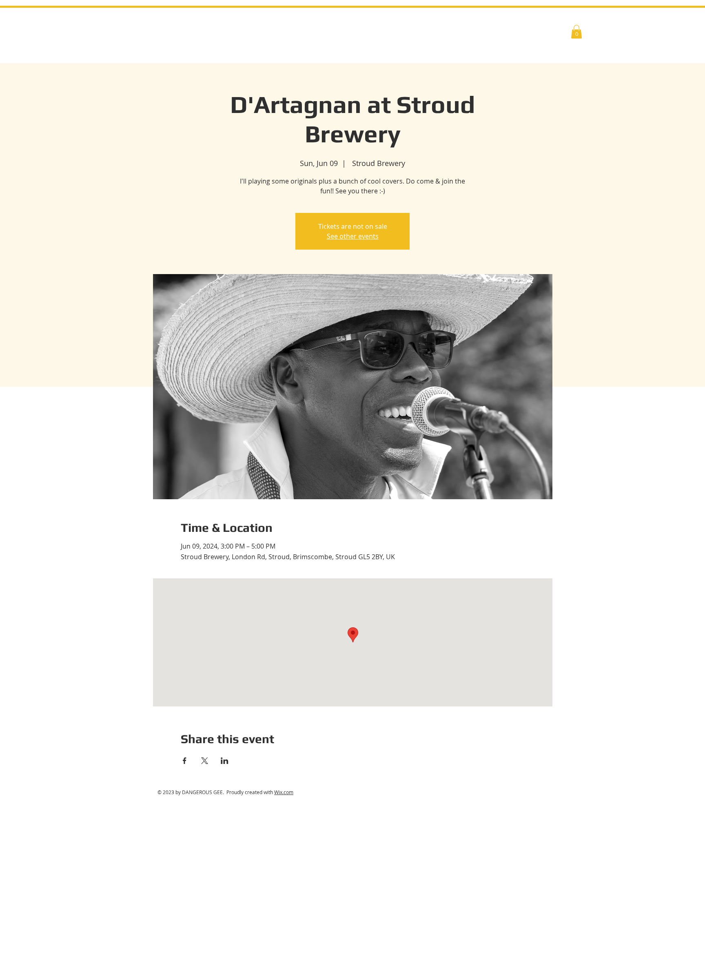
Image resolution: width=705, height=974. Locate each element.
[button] (576, 31)
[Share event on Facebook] (184, 760)
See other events (353, 236)
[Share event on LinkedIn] (224, 760)
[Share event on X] (204, 760)
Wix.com (283, 792)
